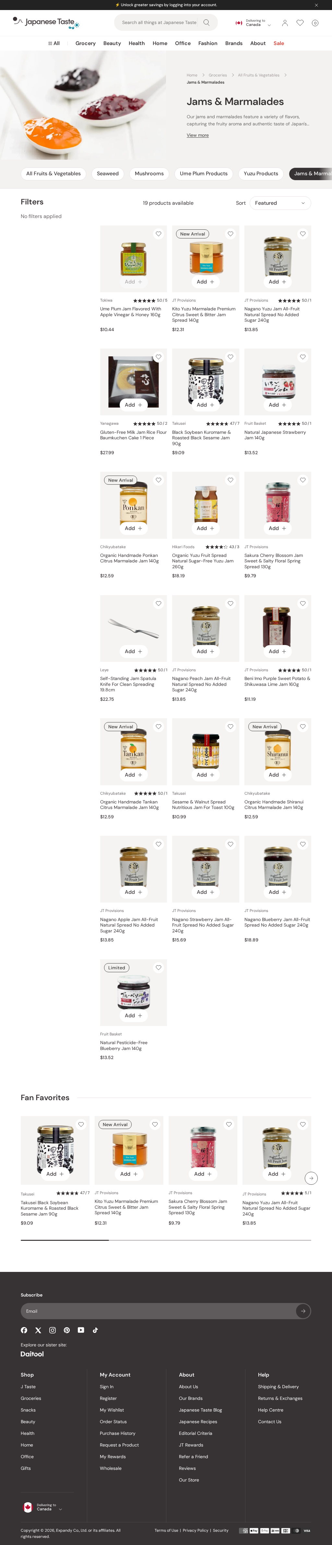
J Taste (28, 1386)
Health (137, 43)
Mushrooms (149, 173)
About (258, 43)
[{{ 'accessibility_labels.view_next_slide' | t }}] (311, 1178)
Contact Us (269, 1421)
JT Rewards (191, 1445)
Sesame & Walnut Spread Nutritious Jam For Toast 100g (203, 805)
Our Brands (191, 1398)
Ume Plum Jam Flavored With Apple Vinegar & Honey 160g (130, 311)
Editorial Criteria (195, 1433)
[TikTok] (95, 1330)
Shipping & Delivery (278, 1386)
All (56, 43)
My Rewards (113, 1456)
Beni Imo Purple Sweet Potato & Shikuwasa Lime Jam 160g (277, 681)
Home (160, 43)
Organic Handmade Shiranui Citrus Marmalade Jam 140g (273, 805)
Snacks (28, 1410)
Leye (104, 670)
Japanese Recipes (198, 1421)
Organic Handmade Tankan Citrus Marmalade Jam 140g (129, 805)
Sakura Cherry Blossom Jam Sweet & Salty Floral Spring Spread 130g (273, 561)
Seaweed (108, 173)
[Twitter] (38, 1330)
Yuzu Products (261, 173)
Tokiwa (106, 300)
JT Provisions (184, 300)
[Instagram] (52, 1330)
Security (221, 1530)
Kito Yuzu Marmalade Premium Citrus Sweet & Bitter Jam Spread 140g (203, 314)
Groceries (31, 1398)
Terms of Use (166, 1530)
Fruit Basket (255, 423)
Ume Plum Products (204, 173)
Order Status (113, 1421)
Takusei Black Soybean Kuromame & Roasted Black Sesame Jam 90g (49, 1208)
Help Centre (270, 1410)
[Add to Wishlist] (158, 234)
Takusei (179, 423)
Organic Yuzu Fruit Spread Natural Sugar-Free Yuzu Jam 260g (202, 561)
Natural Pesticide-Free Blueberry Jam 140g (124, 1045)
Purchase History (118, 1433)
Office (183, 43)
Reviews (187, 1468)
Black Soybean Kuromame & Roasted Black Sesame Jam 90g (201, 438)
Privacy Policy (195, 1530)
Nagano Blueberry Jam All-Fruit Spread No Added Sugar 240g (277, 922)
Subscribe (303, 1311)
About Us (188, 1386)
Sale (279, 43)
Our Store (189, 1480)
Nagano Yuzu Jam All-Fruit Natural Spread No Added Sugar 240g (272, 314)
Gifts (26, 1468)
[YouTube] (81, 1330)
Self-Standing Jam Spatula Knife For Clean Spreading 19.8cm (128, 684)
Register (108, 1398)
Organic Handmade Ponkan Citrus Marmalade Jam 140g (129, 558)
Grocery (86, 43)
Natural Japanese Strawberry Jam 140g (275, 435)
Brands (234, 43)
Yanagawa (109, 423)
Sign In (106, 1386)
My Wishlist (112, 1410)
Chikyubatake (113, 546)
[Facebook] (24, 1330)
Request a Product (119, 1445)
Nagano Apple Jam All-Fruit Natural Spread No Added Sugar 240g (129, 925)
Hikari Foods (183, 546)
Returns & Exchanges (280, 1398)
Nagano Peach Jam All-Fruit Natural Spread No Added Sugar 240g (201, 684)
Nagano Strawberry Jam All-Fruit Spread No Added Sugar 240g (203, 925)
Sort (241, 203)
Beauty (112, 43)
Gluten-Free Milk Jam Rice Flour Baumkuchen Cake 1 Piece (133, 435)
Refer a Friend (193, 1456)
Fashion (208, 43)
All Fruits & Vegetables (53, 173)
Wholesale (111, 1468)
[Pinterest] (67, 1330)
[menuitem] (54, 43)
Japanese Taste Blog (200, 1410)
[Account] (285, 23)
